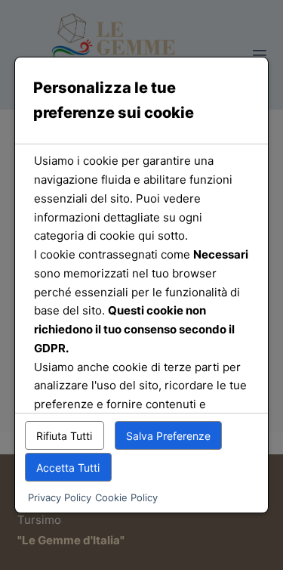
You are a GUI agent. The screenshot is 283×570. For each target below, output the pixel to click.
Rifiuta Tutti (64, 435)
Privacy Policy (59, 497)
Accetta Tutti (68, 467)
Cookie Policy (126, 497)
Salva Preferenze (168, 435)
